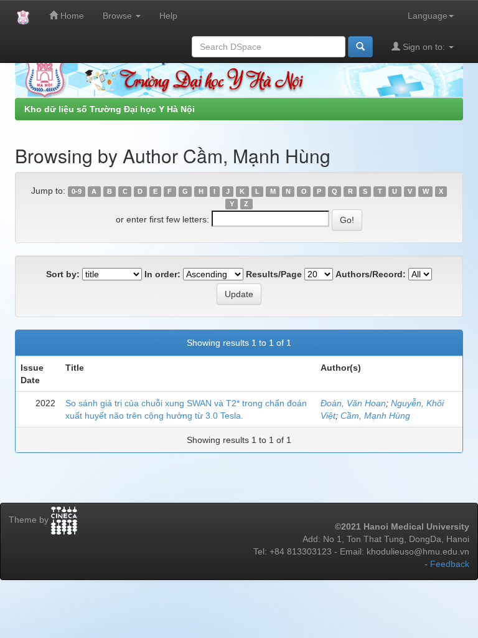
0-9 (77, 191)
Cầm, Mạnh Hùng (375, 416)
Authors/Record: (370, 274)
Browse (118, 16)
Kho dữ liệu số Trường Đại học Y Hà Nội (109, 109)
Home (71, 16)
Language (428, 16)
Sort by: (63, 274)
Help (168, 16)
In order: (162, 274)
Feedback (449, 564)
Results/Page (274, 274)
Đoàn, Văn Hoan (353, 403)
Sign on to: (424, 47)
